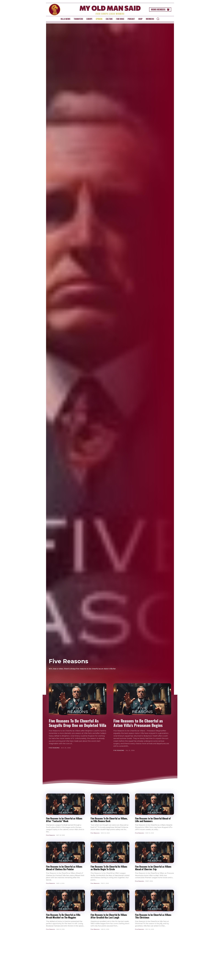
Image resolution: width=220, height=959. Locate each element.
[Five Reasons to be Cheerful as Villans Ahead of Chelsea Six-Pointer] (65, 852)
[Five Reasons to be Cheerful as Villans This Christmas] (154, 900)
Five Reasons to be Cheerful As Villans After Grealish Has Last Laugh (109, 916)
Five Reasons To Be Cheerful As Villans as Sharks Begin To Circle (109, 868)
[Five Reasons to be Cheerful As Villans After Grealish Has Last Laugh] (110, 900)
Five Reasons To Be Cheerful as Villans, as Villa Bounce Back (109, 820)
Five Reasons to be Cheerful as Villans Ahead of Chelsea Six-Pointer (64, 868)
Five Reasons (54, 748)
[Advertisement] (110, 765)
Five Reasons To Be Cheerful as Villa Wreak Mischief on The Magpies (63, 916)
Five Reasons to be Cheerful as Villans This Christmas (153, 916)
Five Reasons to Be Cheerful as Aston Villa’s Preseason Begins (138, 723)
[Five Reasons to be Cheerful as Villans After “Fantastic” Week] (65, 804)
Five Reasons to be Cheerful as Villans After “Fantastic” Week (64, 820)
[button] (158, 19)
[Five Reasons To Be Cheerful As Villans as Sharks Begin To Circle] (110, 852)
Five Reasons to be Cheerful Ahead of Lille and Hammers (153, 820)
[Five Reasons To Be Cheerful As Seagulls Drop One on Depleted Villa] (78, 699)
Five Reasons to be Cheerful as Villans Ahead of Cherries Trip (153, 868)
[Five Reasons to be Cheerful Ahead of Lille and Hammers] (154, 804)
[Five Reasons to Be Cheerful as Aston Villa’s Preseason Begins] (142, 699)
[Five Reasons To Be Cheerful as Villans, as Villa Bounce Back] (110, 804)
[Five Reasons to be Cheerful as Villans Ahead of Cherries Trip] (154, 852)
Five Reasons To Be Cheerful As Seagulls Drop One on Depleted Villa (77, 723)
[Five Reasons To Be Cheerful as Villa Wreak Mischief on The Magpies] (65, 900)
